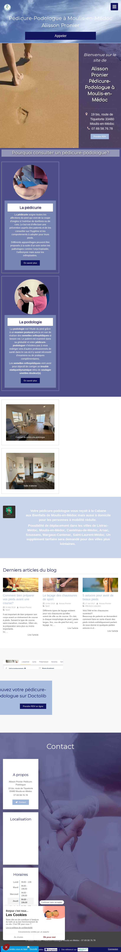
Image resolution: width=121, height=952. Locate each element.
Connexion (113, 949)
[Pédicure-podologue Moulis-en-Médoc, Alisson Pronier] (7, 7)
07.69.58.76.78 (102, 128)
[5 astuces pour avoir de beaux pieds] (100, 585)
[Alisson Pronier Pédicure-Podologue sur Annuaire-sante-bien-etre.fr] (83, 949)
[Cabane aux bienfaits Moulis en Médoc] (9, 512)
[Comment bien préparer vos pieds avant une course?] (20, 585)
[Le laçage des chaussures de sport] (60, 585)
